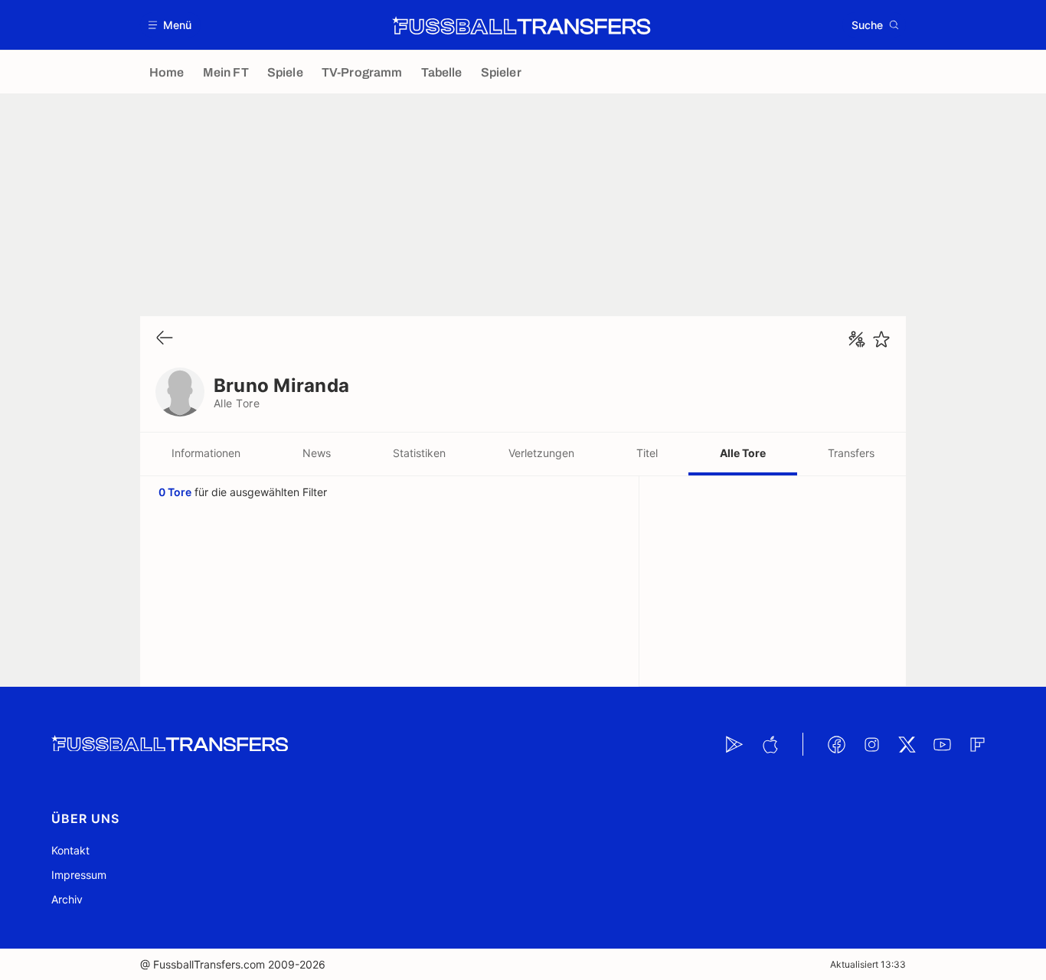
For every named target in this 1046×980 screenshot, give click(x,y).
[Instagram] (871, 744)
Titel (647, 452)
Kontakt (70, 850)
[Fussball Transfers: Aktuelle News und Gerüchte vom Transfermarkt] (521, 25)
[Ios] (769, 744)
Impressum (78, 874)
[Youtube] (941, 744)
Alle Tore (743, 452)
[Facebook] (836, 744)
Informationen (206, 452)
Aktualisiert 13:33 (868, 964)
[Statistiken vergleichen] (857, 339)
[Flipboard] (977, 744)
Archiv (67, 899)
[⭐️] (881, 339)
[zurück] (164, 338)
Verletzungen (541, 452)
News (316, 452)
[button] (170, 25)
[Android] (734, 744)
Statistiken (419, 452)
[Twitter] (906, 744)
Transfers (851, 452)
